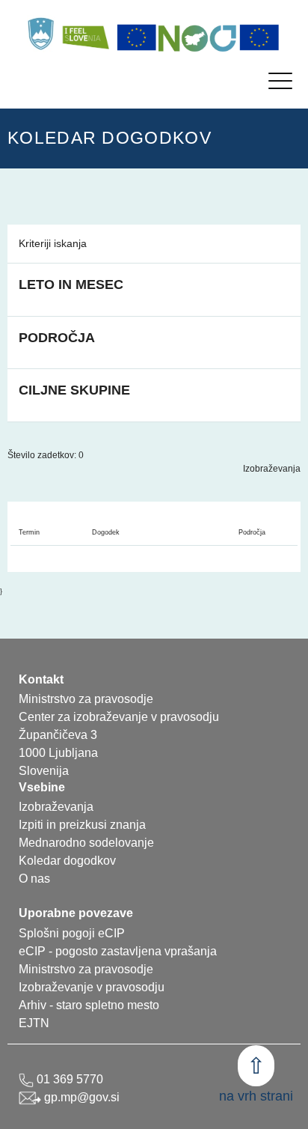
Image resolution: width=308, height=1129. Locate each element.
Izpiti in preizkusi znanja (82, 824)
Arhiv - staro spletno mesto (89, 1005)
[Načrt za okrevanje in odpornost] (198, 37)
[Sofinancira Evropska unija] (136, 37)
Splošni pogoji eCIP (72, 933)
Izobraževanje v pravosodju (91, 987)
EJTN (34, 1023)
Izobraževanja (272, 468)
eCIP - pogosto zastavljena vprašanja (118, 951)
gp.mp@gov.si (80, 1097)
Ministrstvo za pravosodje (86, 969)
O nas (34, 878)
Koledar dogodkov (67, 860)
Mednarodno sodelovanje (86, 842)
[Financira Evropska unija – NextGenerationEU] (259, 37)
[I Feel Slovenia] (85, 33)
